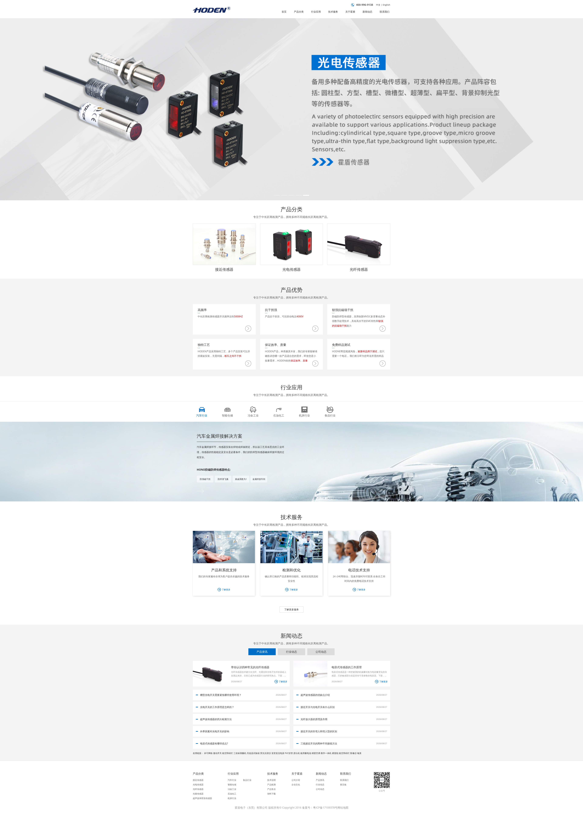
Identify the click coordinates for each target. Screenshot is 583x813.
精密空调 (316, 753)
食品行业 (247, 780)
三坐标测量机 (240, 753)
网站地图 (343, 807)
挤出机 (296, 753)
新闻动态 (367, 11)
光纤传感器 (359, 269)
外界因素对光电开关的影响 (214, 731)
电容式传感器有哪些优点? (214, 743)
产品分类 (299, 11)
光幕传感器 (198, 793)
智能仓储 (232, 784)
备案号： (307, 807)
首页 (284, 11)
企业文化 (296, 784)
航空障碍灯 (227, 753)
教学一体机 (326, 753)
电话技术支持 (359, 569)
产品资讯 (320, 780)
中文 (378, 4)
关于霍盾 (350, 11)
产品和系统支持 (224, 569)
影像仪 (353, 753)
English (386, 4)
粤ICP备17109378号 (325, 807)
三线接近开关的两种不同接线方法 (319, 743)
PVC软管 (289, 753)
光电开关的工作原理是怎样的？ (217, 707)
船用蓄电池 (305, 753)
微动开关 (217, 753)
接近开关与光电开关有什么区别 (318, 707)
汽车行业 (232, 780)
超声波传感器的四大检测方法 (216, 719)
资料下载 (271, 793)
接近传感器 (224, 269)
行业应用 (316, 11)
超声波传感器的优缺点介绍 (315, 695)
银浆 (359, 753)
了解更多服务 (291, 609)
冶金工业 (232, 789)
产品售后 (271, 789)
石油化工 (232, 793)
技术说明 (271, 780)
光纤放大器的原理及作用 (314, 719)
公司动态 (320, 789)
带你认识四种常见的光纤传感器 (250, 667)
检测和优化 (291, 569)
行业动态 (320, 784)
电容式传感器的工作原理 (347, 667)
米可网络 (208, 753)
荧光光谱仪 (265, 753)
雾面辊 (335, 753)
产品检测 (271, 784)
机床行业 (232, 798)
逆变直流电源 (277, 753)
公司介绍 (296, 780)
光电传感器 (291, 269)
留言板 (343, 784)
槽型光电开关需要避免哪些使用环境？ (220, 695)
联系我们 (384, 11)
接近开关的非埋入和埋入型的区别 (319, 731)
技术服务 (333, 11)
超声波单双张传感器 (202, 798)
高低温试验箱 (253, 753)
